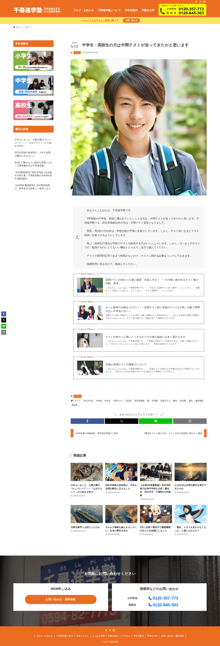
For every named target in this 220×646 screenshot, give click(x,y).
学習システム (82, 636)
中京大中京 (88, 401)
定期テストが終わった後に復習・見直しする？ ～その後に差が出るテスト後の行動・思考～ (151, 281)
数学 (175, 401)
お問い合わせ (131, 20)
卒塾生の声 (152, 636)
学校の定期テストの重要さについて (126, 364)
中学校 (99, 401)
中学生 (107, 401)
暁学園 (183, 401)
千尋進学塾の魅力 (64, 636)
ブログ (77, 53)
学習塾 (155, 401)
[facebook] (196, 2)
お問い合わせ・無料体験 (172, 636)
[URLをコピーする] (190, 421)
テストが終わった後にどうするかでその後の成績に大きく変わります (145, 336)
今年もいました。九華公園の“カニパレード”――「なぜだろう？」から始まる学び (32, 142)
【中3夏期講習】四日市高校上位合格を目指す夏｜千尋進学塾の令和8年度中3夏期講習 (33, 175)
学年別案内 (138, 636)
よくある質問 (98, 636)
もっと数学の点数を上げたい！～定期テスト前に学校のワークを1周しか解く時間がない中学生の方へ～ (152, 309)
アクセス (126, 636)
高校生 (75, 405)
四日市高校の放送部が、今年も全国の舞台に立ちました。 (32, 154)
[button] (87, 421)
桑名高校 (199, 401)
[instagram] (204, 2)
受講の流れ (113, 636)
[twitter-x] (200, 2)
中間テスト (118, 401)
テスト (78, 401)
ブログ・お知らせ (44, 636)
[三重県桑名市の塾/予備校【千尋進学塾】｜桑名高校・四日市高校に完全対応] (37, 10)
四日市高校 (139, 401)
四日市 (129, 401)
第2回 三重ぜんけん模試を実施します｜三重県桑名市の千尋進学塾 (33, 164)
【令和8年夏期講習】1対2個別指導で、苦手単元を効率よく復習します (32, 187)
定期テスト (165, 401)
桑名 (191, 401)
